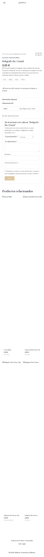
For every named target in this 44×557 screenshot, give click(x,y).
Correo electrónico (12, 163)
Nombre (8, 154)
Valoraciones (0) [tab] (7, 103)
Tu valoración (11, 141)
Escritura (9, 54)
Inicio (4, 54)
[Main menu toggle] (4, 3)
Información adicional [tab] (9, 99)
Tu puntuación (11, 136)
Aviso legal (22, 544)
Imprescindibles (14, 58)
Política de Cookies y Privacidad (22, 541)
